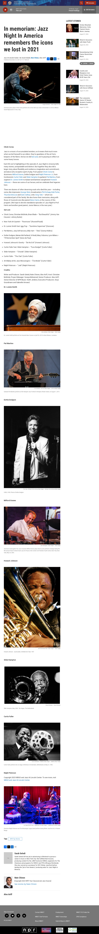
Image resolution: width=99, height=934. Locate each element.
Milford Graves (18, 174)
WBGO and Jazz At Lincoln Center (17, 780)
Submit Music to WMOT (63, 921)
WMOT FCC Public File (82, 912)
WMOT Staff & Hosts (41, 916)
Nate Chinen (35, 58)
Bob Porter (55, 192)
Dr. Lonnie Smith (17, 180)
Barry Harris (34, 200)
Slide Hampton (32, 177)
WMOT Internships (61, 916)
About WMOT (39, 921)
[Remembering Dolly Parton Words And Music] (72, 55)
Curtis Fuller (18, 177)
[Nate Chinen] (8, 882)
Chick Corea (47, 172)
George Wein (25, 192)
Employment (60, 912)
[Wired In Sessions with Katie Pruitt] (72, 43)
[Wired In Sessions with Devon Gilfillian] (72, 89)
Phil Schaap (46, 192)
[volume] (11, 10)
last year (35, 157)
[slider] (14, 10)
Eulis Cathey (25, 195)
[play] (5, 10)
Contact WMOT (39, 912)
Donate (91, 3)
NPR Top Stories (15, 839)
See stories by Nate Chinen (26, 884)
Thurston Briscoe (10, 195)
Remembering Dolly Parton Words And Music (86, 54)
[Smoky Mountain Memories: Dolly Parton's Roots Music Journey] (72, 28)
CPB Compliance (81, 916)
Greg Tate (39, 195)
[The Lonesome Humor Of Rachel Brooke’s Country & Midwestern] (72, 101)
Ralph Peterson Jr (46, 174)
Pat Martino (51, 177)
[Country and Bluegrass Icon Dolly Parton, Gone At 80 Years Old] (72, 74)
